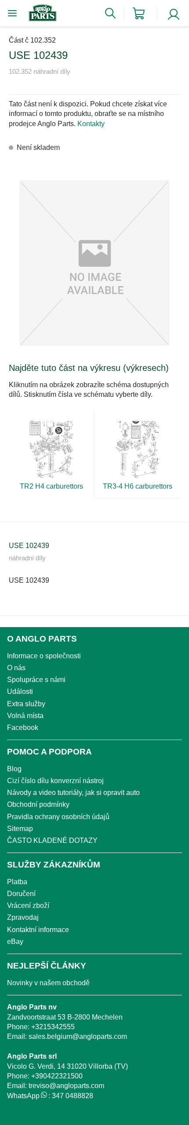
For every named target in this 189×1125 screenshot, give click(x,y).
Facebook (22, 727)
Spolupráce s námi (36, 679)
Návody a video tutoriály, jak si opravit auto (73, 792)
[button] (94, 263)
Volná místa (25, 715)
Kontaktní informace (38, 929)
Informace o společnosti (44, 656)
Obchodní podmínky (38, 804)
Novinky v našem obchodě (48, 983)
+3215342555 (53, 1027)
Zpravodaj (23, 917)
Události (20, 691)
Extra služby (26, 704)
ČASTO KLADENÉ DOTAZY (52, 840)
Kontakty (91, 123)
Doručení (21, 893)
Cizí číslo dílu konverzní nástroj (55, 780)
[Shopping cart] (139, 13)
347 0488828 (72, 1096)
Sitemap (20, 828)
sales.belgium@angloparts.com (78, 1036)
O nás (16, 667)
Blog (14, 769)
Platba (17, 881)
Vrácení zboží (28, 905)
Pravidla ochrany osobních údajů (58, 816)
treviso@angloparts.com (66, 1085)
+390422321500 (57, 1076)
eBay (15, 941)
